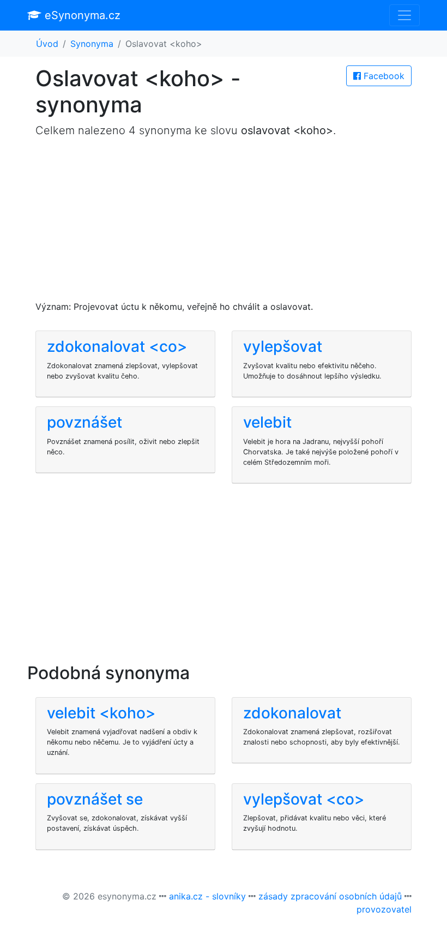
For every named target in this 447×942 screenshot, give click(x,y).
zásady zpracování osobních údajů (330, 896)
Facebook (382, 75)
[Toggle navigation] (404, 15)
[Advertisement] (223, 223)
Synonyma (91, 43)
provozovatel (384, 909)
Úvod (47, 43)
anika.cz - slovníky (207, 896)
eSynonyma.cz (80, 15)
